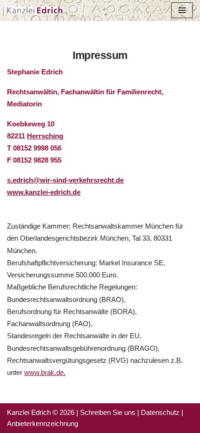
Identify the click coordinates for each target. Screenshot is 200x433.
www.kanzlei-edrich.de (43, 192)
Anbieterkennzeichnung (42, 423)
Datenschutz (160, 412)
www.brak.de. (45, 372)
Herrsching (45, 136)
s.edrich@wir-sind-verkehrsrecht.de (65, 180)
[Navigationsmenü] (182, 10)
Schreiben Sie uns (107, 412)
